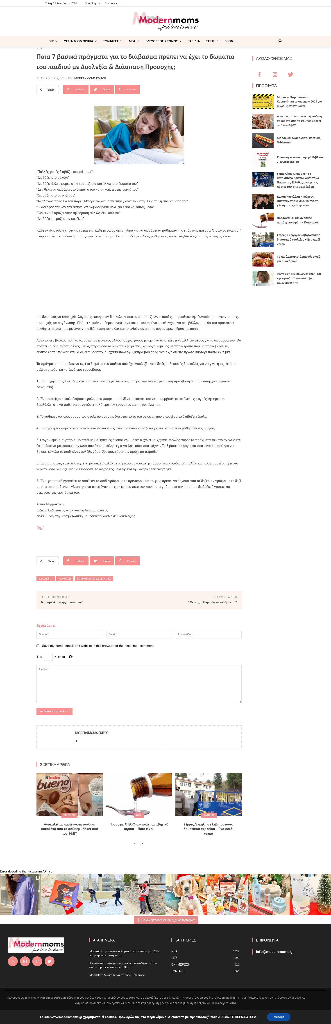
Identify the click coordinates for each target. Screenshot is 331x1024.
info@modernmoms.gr (275, 952)
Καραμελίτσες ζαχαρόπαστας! (62, 602)
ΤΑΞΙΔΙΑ (194, 41)
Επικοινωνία (111, 3)
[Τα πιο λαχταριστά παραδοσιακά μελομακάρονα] (263, 259)
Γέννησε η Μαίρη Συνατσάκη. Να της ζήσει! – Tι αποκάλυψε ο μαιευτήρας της (299, 278)
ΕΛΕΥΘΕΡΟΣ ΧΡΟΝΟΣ (161, 41)
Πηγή (40, 528)
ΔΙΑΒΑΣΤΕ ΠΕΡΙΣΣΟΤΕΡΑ (237, 1017)
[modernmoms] (165, 21)
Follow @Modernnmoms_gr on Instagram (168, 920)
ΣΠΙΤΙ (210, 41)
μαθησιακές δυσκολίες (94, 578)
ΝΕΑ (132, 41)
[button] (280, 41)
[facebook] (76, 740)
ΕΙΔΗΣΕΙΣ (69, 815)
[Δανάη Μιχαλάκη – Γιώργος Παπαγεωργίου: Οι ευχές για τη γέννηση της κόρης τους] (263, 201)
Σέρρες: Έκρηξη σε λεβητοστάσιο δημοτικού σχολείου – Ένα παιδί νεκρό (209, 829)
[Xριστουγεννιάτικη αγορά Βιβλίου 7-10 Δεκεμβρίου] (263, 159)
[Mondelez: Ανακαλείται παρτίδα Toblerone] (263, 140)
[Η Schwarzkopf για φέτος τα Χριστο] (269, 894)
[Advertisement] (139, 276)
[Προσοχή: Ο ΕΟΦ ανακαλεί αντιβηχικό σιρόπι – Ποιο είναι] (139, 794)
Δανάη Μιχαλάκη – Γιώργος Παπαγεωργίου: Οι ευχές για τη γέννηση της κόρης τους (297, 201)
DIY (51, 41)
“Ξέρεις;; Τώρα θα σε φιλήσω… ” (212, 602)
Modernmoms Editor (90, 78)
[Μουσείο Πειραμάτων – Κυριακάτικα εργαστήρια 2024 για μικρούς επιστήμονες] (263, 101)
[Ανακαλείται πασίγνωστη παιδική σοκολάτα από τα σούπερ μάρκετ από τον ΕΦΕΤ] (69, 794)
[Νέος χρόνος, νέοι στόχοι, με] (145, 894)
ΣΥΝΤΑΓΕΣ (111, 41)
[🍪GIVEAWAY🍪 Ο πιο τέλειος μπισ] (227, 894)
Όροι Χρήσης (92, 3)
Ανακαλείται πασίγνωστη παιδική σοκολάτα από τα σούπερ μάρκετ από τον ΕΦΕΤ (69, 829)
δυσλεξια (45, 578)
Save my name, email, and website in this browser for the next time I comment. (98, 645)
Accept (279, 1017)
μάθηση (65, 578)
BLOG (228, 41)
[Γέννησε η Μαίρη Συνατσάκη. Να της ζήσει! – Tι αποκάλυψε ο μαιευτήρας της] (263, 278)
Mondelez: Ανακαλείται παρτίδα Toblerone (117, 975)
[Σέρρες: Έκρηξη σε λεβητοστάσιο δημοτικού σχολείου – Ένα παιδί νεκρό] (208, 794)
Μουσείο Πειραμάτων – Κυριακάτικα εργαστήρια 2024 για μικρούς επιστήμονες (299, 102)
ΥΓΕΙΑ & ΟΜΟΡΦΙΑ (78, 41)
